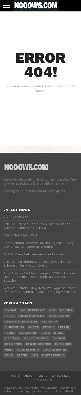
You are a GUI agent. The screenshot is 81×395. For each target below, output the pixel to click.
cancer (33, 327)
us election (13, 344)
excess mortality (31, 316)
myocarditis (27, 332)
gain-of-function (38, 344)
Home (15, 375)
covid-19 (10, 310)
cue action (63, 344)
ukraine (64, 327)
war (52, 310)
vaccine (48, 327)
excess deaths (58, 316)
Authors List (43, 380)
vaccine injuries (55, 349)
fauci (9, 355)
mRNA (9, 349)
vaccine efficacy (32, 310)
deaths (22, 355)
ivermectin (49, 321)
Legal (43, 375)
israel (58, 332)
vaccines (65, 310)
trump (9, 316)
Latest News (61, 375)
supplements (14, 327)
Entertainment (53, 355)
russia (45, 332)
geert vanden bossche (21, 321)
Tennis (9, 332)
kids (35, 355)
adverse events (28, 349)
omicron (58, 338)
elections (12, 338)
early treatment (35, 338)
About (29, 375)
